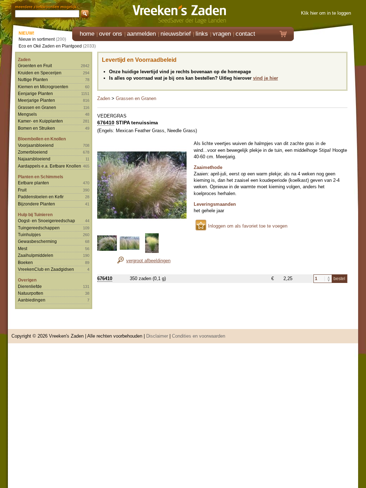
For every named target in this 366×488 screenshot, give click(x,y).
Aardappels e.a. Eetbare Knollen (49, 166)
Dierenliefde (30, 286)
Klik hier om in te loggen (326, 13)
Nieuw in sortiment (37, 39)
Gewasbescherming (37, 241)
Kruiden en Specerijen (39, 72)
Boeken (25, 262)
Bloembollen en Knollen (42, 138)
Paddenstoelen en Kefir (41, 196)
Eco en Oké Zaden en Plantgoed (50, 46)
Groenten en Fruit (35, 65)
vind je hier (265, 78)
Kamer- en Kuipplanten (40, 121)
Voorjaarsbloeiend (36, 145)
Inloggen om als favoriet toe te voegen (247, 226)
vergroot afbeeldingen (148, 260)
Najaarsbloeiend (34, 158)
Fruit (22, 190)
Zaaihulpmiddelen (35, 255)
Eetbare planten (33, 182)
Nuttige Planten (33, 79)
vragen (222, 33)
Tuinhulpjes (29, 234)
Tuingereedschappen (39, 227)
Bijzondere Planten (36, 203)
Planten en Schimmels (40, 176)
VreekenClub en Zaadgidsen (46, 269)
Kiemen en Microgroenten (43, 86)
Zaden (24, 59)
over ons (110, 33)
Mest (22, 248)
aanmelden (141, 33)
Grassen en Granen (37, 107)
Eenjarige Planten (35, 93)
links (202, 33)
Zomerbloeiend (33, 152)
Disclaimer (157, 336)
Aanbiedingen (31, 300)
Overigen (27, 280)
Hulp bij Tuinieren (35, 214)
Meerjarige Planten (36, 100)
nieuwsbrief (175, 33)
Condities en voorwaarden (198, 336)
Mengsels (27, 114)
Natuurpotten (30, 293)
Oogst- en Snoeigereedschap (46, 220)
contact (245, 33)
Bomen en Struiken (36, 128)
